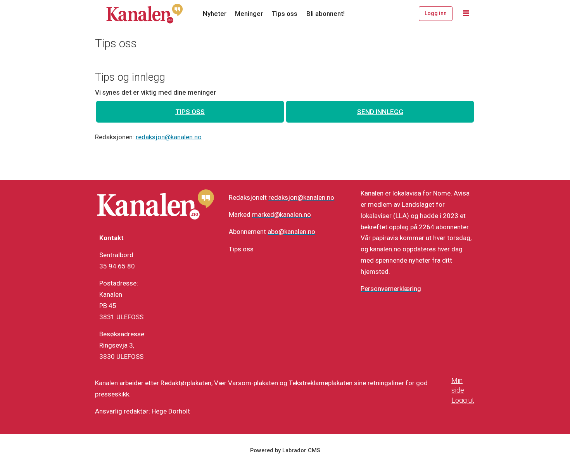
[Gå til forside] (144, 13)
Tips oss (284, 13)
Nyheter (214, 13)
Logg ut (462, 400)
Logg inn (436, 13)
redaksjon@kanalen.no (169, 137)
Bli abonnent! (325, 13)
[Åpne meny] (466, 13)
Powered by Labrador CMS (285, 450)
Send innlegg (380, 112)
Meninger (249, 13)
